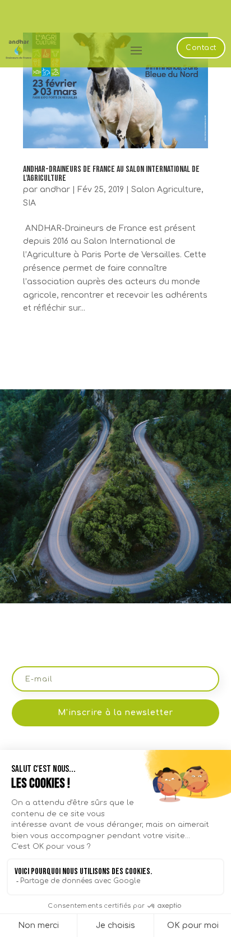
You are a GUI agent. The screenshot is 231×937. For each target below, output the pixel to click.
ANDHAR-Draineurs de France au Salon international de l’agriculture (111, 174)
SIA (29, 203)
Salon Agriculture (166, 189)
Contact (201, 48)
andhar (55, 189)
